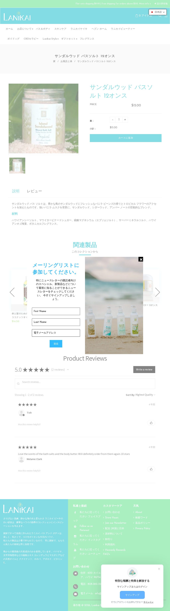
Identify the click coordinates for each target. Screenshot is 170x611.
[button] (158, 12)
